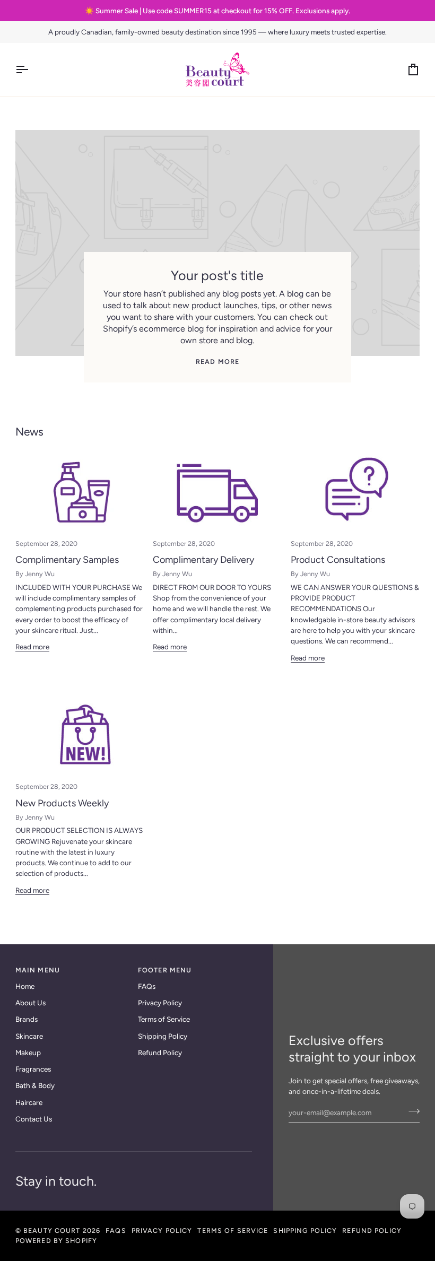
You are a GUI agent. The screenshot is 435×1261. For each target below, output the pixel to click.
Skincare (29, 1036)
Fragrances (33, 1069)
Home (24, 986)
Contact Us (33, 1119)
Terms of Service (164, 1019)
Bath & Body (35, 1085)
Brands (26, 1019)
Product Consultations (338, 560)
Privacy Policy (160, 1002)
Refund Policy (160, 1052)
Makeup (28, 1052)
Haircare (28, 1102)
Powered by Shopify (56, 1241)
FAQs (146, 986)
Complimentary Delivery (203, 560)
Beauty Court (52, 1230)
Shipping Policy (162, 1036)
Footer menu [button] (165, 970)
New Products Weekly (62, 803)
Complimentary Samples (67, 560)
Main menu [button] (37, 970)
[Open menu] (31, 69)
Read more (217, 362)
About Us (30, 1002)
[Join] (411, 1111)
